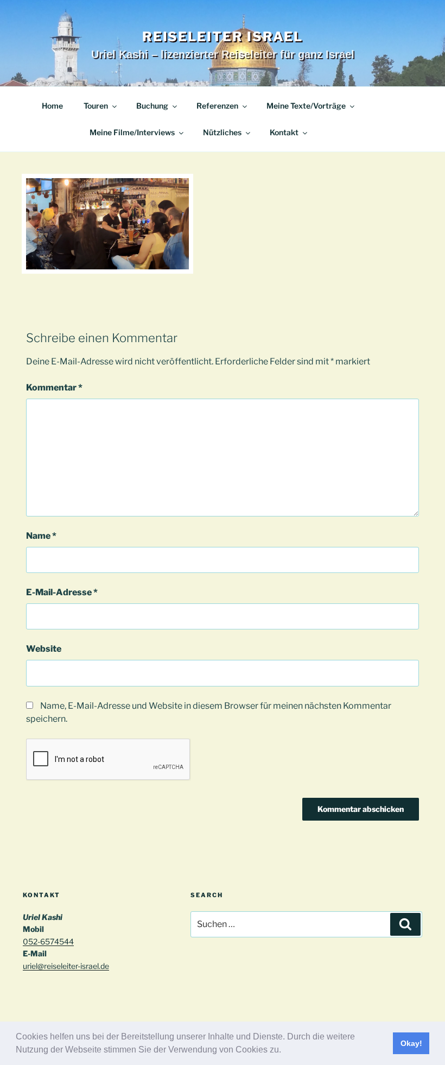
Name (41, 536)
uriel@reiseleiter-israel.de (66, 966)
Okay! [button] (411, 1043)
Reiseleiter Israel (222, 37)
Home (52, 105)
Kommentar (54, 387)
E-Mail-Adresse (62, 592)
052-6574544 (48, 941)
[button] (285, 1051)
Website (43, 649)
